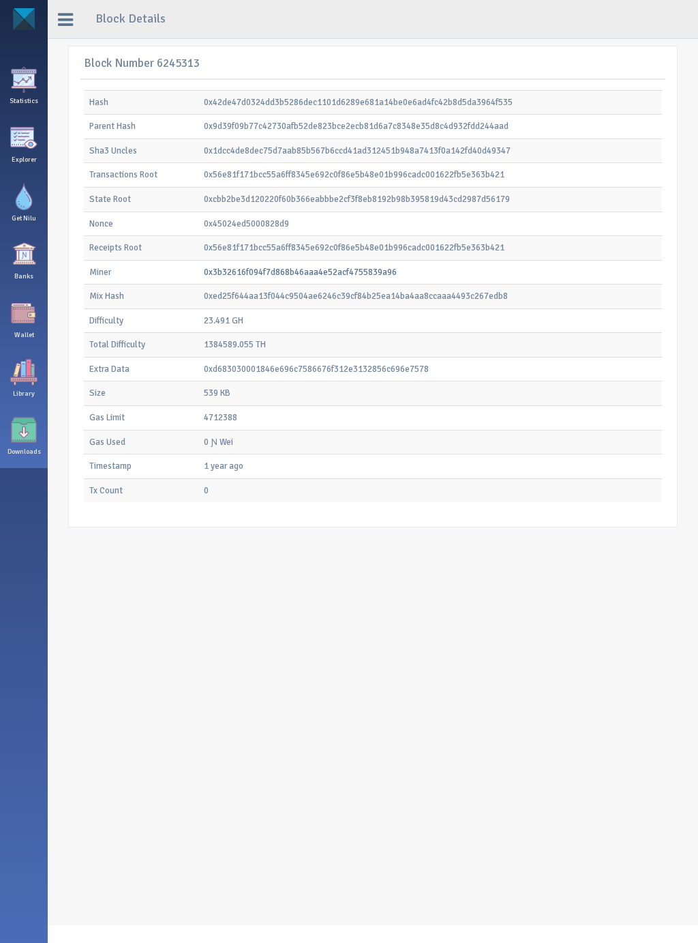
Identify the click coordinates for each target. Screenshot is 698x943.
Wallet (24, 335)
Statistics (24, 101)
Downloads (24, 452)
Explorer (24, 160)
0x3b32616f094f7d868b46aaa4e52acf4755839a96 (300, 272)
